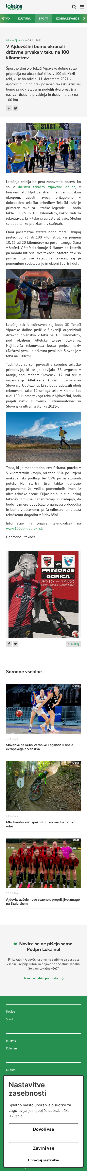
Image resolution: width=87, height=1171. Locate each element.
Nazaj (75, 644)
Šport (43, 18)
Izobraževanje (67, 18)
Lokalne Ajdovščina (16, 40)
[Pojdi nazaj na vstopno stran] (14, 7)
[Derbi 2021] (43, 596)
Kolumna (11, 1048)
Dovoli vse (43, 1129)
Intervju (11, 1041)
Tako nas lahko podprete (41, 978)
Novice (10, 1011)
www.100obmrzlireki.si (24, 528)
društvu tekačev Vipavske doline (46, 187)
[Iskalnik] (72, 7)
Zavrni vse (43, 1148)
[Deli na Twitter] (15, 108)
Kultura (24, 18)
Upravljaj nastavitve (43, 1160)
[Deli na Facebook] (9, 108)
